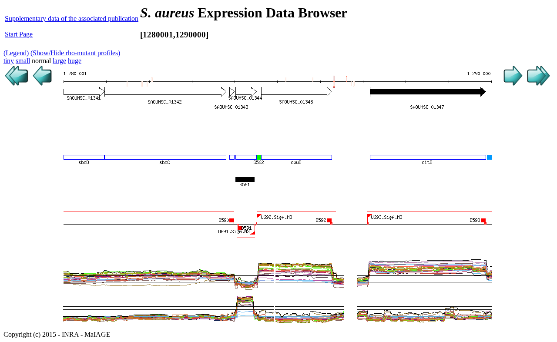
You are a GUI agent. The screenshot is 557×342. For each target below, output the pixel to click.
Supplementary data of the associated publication (71, 18)
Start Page (19, 34)
